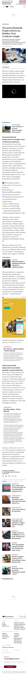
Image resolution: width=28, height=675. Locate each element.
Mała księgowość (18, 638)
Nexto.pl (16, 636)
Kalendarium (17, 650)
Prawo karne (5, 24)
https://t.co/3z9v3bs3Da (11, 206)
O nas (3, 622)
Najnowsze (16, 481)
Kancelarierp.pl (17, 639)
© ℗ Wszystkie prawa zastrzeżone (11, 472)
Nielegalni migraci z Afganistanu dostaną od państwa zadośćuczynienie (18, 264)
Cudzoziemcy (15, 259)
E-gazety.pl (16, 635)
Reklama (4, 633)
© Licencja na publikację (8, 470)
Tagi (21, 481)
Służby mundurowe (16, 124)
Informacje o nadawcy (19, 627)
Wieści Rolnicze (18, 641)
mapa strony (5, 650)
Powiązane (4, 481)
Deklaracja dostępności (19, 629)
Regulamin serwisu (18, 626)
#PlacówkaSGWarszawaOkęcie (12, 192)
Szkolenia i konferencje (8, 647)
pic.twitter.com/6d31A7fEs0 (11, 208)
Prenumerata (5, 636)
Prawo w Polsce (15, 554)
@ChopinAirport (7, 197)
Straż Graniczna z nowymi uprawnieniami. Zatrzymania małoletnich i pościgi (18, 129)
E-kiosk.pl (16, 633)
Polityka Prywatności (19, 622)
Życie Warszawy (18, 642)
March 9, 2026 (20, 213)
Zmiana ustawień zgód (19, 624)
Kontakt (4, 624)
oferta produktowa (7, 652)
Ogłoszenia (5, 635)
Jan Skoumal (5, 67)
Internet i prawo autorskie (17, 519)
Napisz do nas (5, 626)
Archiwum (4, 638)
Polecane (10, 481)
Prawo (12, 7)
